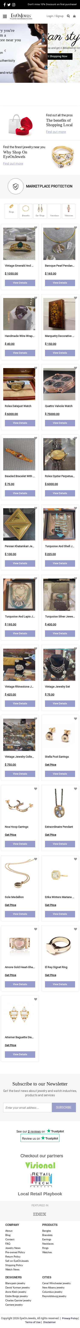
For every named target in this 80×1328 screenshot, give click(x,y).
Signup (59, 16)
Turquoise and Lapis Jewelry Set (25, 616)
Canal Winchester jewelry (56, 1283)
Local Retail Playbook (40, 1193)
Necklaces (48, 1243)
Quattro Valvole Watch (59, 406)
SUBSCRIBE (63, 1107)
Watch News (12, 1269)
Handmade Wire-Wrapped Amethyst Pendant (33, 336)
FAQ (7, 1243)
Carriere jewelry (14, 1305)
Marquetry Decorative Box (61, 336)
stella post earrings (57, 756)
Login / (51, 16)
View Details (20, 282)
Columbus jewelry (52, 1292)
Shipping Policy (14, 1265)
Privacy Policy (70, 1318)
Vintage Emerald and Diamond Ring (27, 265)
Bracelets (47, 1235)
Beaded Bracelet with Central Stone (27, 476)
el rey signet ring (56, 967)
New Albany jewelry (53, 1287)
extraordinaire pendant (59, 827)
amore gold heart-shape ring (23, 967)
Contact (9, 1239)
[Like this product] (35, 227)
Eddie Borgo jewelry (16, 1296)
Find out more (56, 132)
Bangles (46, 1231)
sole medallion (14, 897)
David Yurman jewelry (17, 1287)
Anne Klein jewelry (15, 1292)
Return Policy (12, 1256)
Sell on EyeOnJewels (17, 1261)
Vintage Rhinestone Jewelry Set (25, 686)
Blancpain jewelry (15, 1283)
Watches (47, 1252)
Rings (45, 1248)
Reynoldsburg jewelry (54, 1296)
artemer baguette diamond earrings (27, 1037)
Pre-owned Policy (15, 1252)
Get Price (50, 764)
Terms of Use (33, 1322)
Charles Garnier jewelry (18, 1300)
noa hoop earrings (16, 827)
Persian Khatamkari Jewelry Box (24, 546)
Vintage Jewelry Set (57, 686)
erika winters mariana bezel (62, 897)
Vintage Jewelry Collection (21, 756)
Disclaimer (49, 1322)
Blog (7, 1235)
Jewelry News (12, 1248)
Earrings (46, 1239)
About (8, 1231)
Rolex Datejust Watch (18, 406)
